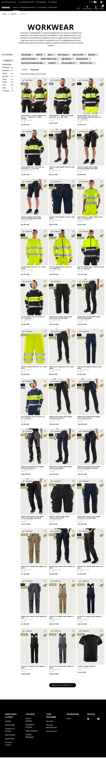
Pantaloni (5, 68)
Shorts (4, 73)
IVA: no (91, 2)
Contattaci (54, 2)
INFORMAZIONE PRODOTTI (28, 7)
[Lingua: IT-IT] (102, 2)
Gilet (4, 88)
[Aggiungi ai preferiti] (45, 80)
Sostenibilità (42, 2)
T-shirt (4, 82)
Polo (4, 85)
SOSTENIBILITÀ (42, 7)
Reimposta (35, 70)
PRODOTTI (16, 7)
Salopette (5, 70)
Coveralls (5, 91)
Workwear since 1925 (10, 2)
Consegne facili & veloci (27, 2)
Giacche (5, 76)
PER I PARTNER (52, 7)
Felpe (4, 79)
